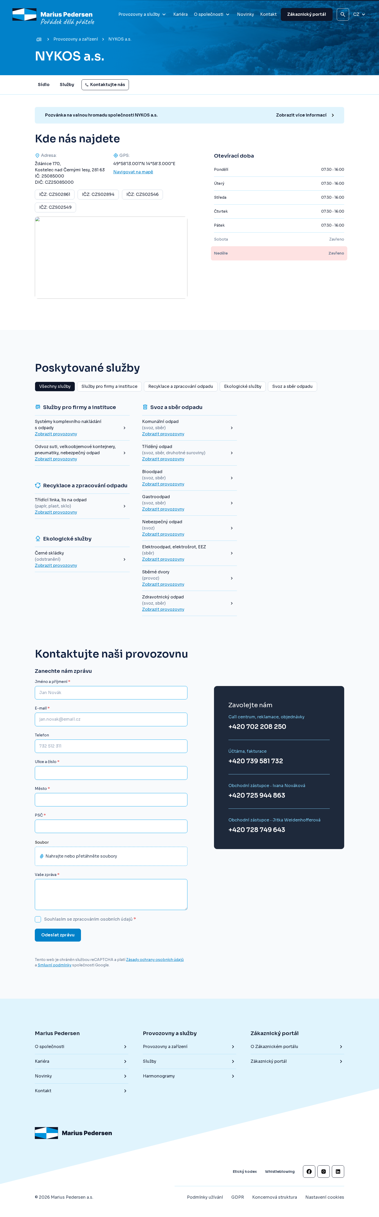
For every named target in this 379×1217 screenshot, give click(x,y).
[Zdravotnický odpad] (189, 603)
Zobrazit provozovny (56, 434)
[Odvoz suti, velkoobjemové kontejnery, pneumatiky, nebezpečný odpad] (82, 453)
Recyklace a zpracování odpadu (180, 386)
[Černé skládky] (82, 559)
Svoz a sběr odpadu (292, 386)
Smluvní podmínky (54, 964)
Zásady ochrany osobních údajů (155, 959)
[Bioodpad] (189, 478)
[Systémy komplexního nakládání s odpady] (82, 427)
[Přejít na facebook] (309, 1171)
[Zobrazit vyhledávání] (343, 14)
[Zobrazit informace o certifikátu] (285, 1138)
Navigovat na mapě (133, 172)
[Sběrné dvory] (189, 578)
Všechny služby (55, 386)
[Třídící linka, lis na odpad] (82, 506)
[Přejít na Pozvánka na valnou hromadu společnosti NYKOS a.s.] (192, 115)
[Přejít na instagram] (323, 1171)
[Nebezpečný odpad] (189, 528)
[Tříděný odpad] (189, 453)
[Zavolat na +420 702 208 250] (266, 722)
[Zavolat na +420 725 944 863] (266, 791)
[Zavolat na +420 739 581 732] (255, 757)
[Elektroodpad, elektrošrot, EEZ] (189, 553)
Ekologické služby (242, 386)
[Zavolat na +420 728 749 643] (274, 826)
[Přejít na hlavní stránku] (54, 14)
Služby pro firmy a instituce (109, 386)
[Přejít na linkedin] (338, 1171)
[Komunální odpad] (189, 427)
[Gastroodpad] (189, 503)
